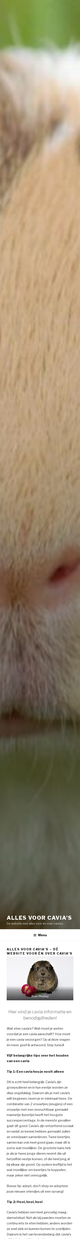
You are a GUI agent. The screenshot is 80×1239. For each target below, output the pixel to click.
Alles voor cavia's (39, 918)
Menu (42, 935)
